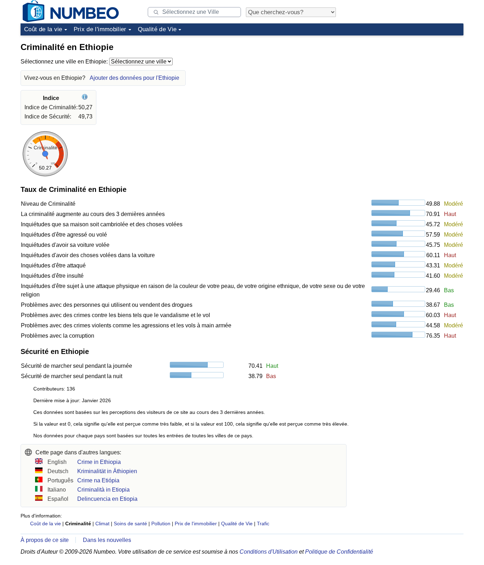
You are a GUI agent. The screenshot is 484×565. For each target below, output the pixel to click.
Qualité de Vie (157, 29)
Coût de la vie (43, 29)
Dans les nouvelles (107, 540)
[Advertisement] (410, 83)
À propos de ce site (45, 540)
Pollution (160, 523)
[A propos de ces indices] (85, 98)
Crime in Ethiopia (99, 462)
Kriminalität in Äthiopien (107, 471)
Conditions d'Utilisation (269, 552)
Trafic (263, 523)
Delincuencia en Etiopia (107, 499)
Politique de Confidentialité (339, 552)
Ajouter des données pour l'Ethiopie (134, 78)
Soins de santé (130, 523)
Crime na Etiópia (98, 480)
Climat (102, 523)
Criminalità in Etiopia (103, 490)
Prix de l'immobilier (100, 29)
